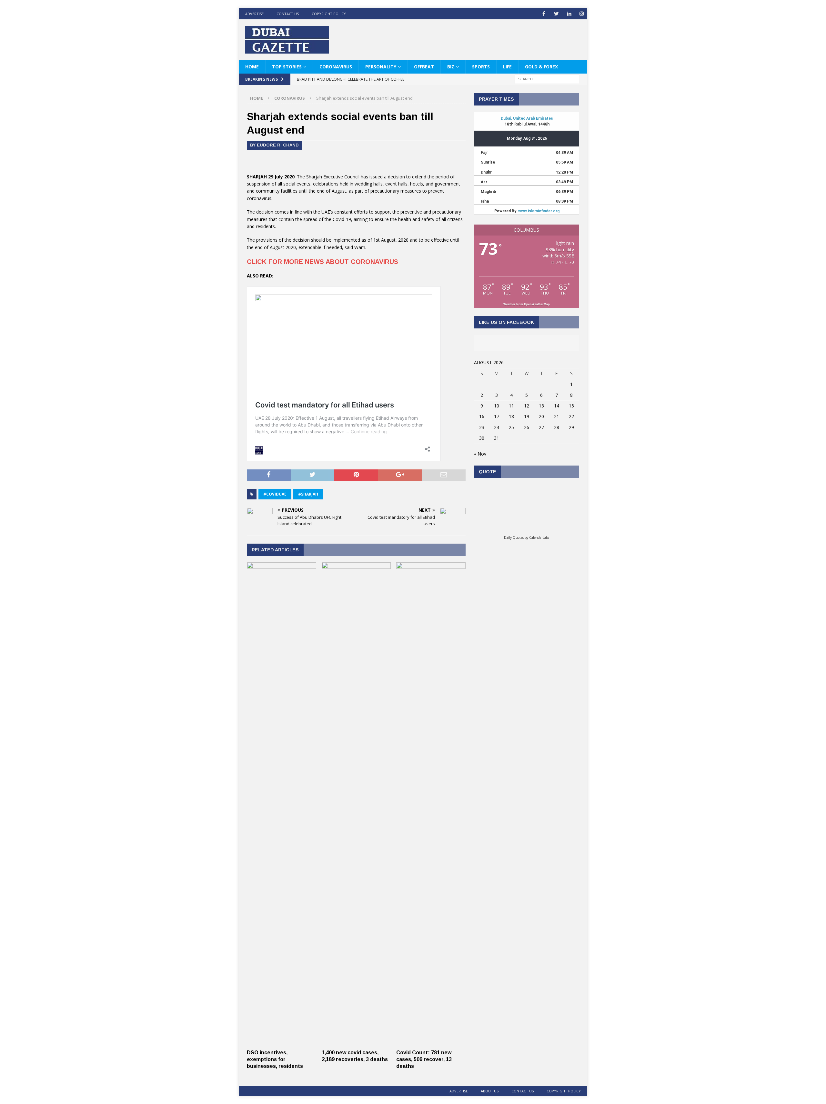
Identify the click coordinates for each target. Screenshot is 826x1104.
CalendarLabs (539, 537)
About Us (490, 1091)
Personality (380, 67)
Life (507, 67)
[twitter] (556, 13)
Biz (450, 67)
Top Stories (287, 67)
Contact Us (288, 13)
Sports (481, 67)
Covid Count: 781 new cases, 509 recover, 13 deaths (424, 1059)
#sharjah (308, 494)
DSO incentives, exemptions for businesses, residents (275, 1059)
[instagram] (581, 13)
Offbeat (424, 67)
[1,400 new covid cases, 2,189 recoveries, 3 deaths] (356, 1042)
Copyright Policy (329, 13)
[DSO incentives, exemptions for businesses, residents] (281, 1042)
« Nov (480, 454)
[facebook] (543, 13)
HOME (252, 67)
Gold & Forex (541, 67)
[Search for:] (547, 79)
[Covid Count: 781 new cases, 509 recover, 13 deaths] (431, 1042)
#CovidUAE (275, 494)
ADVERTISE (254, 13)
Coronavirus (335, 67)
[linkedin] (569, 13)
